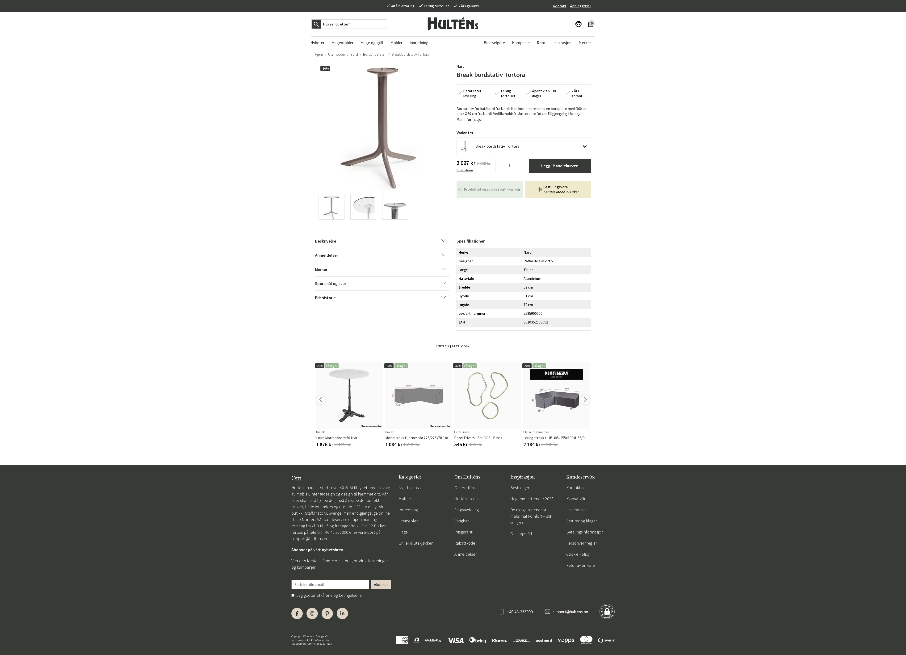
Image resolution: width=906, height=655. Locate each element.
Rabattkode (464, 543)
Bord (354, 54)
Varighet (461, 521)
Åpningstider (580, 6)
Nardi (461, 66)
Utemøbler (336, 54)
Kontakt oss (576, 487)
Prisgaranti (463, 532)
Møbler (404, 498)
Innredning (408, 509)
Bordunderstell (374, 54)
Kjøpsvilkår (575, 498)
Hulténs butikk (467, 498)
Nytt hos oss (409, 487)
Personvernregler (581, 543)
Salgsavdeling (466, 509)
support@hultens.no (309, 538)
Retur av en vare (580, 565)
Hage (403, 532)
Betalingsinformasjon (585, 532)
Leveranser (576, 509)
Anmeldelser (465, 554)
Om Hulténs (465, 487)
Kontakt (559, 6)
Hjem (319, 54)
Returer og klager (581, 521)
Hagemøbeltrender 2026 (532, 498)
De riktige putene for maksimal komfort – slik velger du (531, 516)
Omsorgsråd (521, 533)
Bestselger (519, 487)
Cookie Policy (578, 554)
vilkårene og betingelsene (339, 595)
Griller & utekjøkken (415, 543)
